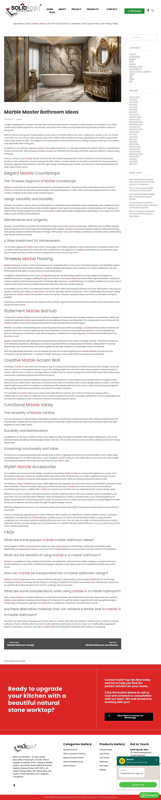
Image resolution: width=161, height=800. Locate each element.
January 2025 (134, 119)
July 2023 (133, 159)
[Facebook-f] (14, 785)
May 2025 (133, 109)
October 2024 (134, 127)
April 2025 (133, 112)
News (131, 62)
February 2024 (135, 146)
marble (82, 125)
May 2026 (133, 104)
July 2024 (133, 134)
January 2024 (134, 149)
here (26, 526)
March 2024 (134, 144)
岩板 (131, 76)
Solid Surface (64, 24)
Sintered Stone (135, 67)
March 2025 (134, 114)
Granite (35, 24)
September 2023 (136, 154)
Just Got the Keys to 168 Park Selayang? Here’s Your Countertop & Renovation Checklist (143, 205)
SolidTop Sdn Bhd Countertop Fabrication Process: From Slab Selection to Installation (141, 182)
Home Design (134, 57)
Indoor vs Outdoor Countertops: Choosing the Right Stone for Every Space (142, 213)
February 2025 (135, 117)
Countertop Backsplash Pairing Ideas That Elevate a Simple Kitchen (141, 196)
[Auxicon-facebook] (148, 10)
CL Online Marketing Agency (107, 797)
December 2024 (135, 122)
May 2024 (133, 139)
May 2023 (133, 164)
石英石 (131, 79)
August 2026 (134, 97)
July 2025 (133, 107)
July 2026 (133, 99)
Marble (43, 24)
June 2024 (133, 137)
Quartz (28, 24)
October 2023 (134, 151)
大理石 (131, 74)
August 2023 (134, 156)
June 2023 (133, 161)
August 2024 (134, 132)
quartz (7, 627)
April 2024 (133, 141)
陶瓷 (131, 81)
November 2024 (135, 124)
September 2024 (136, 129)
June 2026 (133, 102)
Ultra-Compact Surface (140, 72)
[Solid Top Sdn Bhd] (23, 10)
